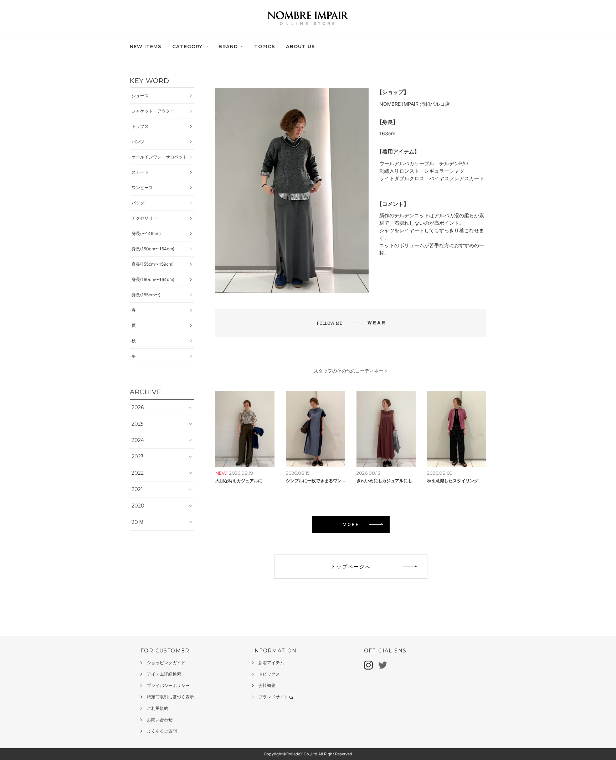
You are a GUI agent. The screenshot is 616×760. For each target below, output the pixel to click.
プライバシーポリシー (168, 685)
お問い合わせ (160, 719)
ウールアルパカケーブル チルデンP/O (423, 163)
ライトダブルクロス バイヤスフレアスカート (431, 178)
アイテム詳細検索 (164, 674)
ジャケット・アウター (153, 111)
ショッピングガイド (166, 662)
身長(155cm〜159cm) (153, 264)
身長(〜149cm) (146, 233)
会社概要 (267, 685)
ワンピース (142, 187)
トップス (140, 126)
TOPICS (264, 46)
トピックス (269, 674)
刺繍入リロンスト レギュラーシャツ (421, 171)
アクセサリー (144, 218)
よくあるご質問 (162, 731)
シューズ (140, 95)
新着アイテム (271, 662)
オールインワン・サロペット (159, 157)
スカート (140, 172)
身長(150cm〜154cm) (153, 248)
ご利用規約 (157, 708)
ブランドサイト (273, 696)
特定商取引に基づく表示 (170, 696)
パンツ (138, 141)
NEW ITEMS (145, 46)
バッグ (138, 202)
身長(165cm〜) (146, 294)
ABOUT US (300, 46)
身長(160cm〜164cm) (153, 279)
